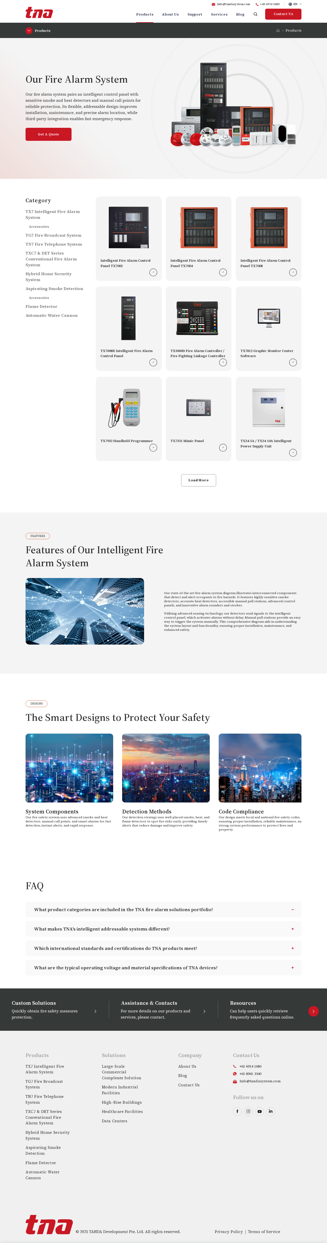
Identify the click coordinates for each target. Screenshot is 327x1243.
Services (219, 14)
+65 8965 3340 (251, 1073)
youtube (259, 1111)
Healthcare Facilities (122, 1111)
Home (278, 30)
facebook (237, 1111)
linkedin (270, 1111)
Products (145, 14)
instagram (248, 1111)
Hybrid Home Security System (48, 1135)
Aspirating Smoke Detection (54, 289)
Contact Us (283, 14)
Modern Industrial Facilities (120, 1090)
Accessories (39, 226)
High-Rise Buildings (122, 1102)
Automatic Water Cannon (52, 315)
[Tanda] (39, 12)
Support (195, 14)
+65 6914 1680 (269, 4)
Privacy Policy (229, 1231)
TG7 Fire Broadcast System (53, 235)
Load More (199, 480)
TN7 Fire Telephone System (54, 244)
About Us (170, 14)
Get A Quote (48, 134)
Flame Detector (41, 306)
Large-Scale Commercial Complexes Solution (122, 1072)
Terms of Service (264, 1231)
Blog (240, 14)
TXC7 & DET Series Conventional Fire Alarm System (51, 259)
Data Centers (114, 1121)
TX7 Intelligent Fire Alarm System (45, 1069)
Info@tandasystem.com (233, 4)
